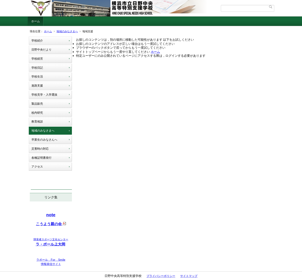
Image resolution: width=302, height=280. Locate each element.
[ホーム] (125, 8)
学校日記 (37, 67)
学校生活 (37, 76)
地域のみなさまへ (67, 31)
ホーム (35, 21)
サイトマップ (188, 276)
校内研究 (37, 112)
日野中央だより (41, 49)
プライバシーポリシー (160, 276)
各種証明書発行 (41, 157)
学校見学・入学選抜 (44, 94)
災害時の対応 (40, 148)
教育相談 (37, 121)
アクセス (37, 166)
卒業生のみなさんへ (44, 139)
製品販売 (37, 103)
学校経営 (37, 58)
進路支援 (37, 85)
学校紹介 (37, 40)
